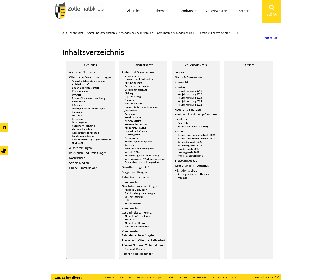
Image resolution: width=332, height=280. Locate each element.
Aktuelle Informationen (138, 216)
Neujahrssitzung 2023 (190, 97)
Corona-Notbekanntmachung (88, 98)
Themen (161, 11)
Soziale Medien (79, 163)
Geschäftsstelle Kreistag (85, 132)
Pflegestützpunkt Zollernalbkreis (143, 245)
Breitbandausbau (186, 160)
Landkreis (181, 119)
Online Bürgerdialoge (83, 168)
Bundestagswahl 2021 (190, 145)
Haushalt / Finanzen (188, 109)
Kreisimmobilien (133, 117)
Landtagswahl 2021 (188, 152)
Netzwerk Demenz (135, 249)
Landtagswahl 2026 (188, 148)
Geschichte (184, 123)
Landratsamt (189, 11)
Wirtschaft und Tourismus (192, 165)
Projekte (129, 219)
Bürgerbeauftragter (134, 172)
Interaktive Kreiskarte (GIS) (193, 126)
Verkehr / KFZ (132, 152)
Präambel (183, 177)
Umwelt (76, 94)
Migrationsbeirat (186, 170)
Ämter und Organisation (101, 33)
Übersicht (171, 277)
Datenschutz (125, 277)
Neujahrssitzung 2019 (190, 90)
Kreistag (180, 87)
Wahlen (179, 131)
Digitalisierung (133, 96)
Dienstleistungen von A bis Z (214, 33)
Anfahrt (235, 277)
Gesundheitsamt (134, 103)
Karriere (244, 11)
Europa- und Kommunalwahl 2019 (196, 138)
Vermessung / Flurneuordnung (142, 155)
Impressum (108, 277)
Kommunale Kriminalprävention (196, 114)
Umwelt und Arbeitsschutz (139, 79)
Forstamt (77, 115)
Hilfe (127, 200)
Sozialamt (77, 112)
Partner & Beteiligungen (137, 254)
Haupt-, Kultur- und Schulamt (141, 107)
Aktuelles (133, 11)
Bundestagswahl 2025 (190, 142)
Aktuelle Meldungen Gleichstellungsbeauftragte (140, 191)
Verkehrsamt (79, 101)
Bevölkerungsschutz (136, 89)
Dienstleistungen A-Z (135, 167)
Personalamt (132, 138)
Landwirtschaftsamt (83, 136)
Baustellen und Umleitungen (88, 153)
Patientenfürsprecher (136, 177)
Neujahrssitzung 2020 (190, 94)
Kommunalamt (80, 91)
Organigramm (132, 75)
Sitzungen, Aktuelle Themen (193, 174)
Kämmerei (77, 105)
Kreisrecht (181, 82)
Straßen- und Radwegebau (139, 148)
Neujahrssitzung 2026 (190, 104)
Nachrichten (77, 158)
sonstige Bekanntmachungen (88, 108)
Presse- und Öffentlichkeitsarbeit (143, 240)
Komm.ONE (273, 277)
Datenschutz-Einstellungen (148, 277)
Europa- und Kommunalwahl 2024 (196, 135)
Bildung (129, 93)
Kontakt (184, 277)
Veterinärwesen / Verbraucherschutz (145, 158)
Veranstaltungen (134, 196)
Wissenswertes (133, 203)
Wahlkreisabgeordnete (190, 155)
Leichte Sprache (219, 277)
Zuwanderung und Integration (136, 33)
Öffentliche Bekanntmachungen (90, 77)
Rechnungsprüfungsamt (138, 141)
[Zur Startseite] (79, 11)
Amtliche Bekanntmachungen (88, 80)
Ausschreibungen (80, 148)
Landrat (180, 72)
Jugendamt (78, 118)
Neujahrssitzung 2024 (190, 101)
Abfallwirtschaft (81, 84)
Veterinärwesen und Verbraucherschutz (83, 127)
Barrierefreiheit (200, 277)
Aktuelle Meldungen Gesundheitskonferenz (137, 224)
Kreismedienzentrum (136, 124)
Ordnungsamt (80, 122)
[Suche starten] (271, 11)
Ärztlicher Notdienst (82, 72)
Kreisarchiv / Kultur (135, 127)
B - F (236, 33)
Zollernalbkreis (216, 11)
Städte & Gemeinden (188, 77)
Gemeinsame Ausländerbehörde (175, 33)
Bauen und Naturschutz (85, 87)
